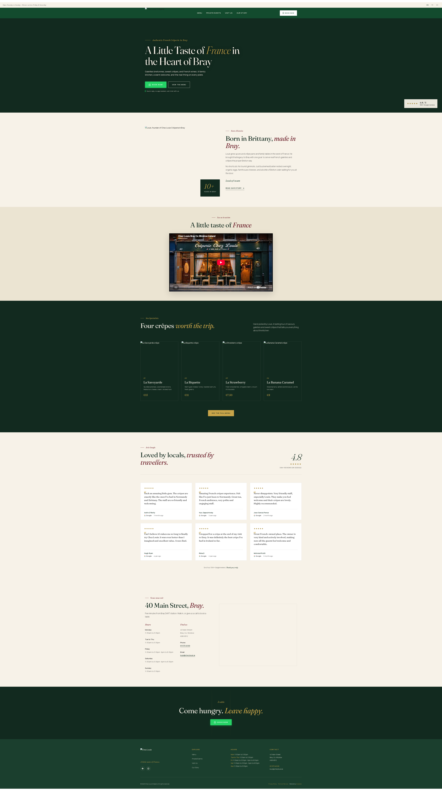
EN (428, 5)
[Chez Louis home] (154, 13)
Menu (199, 13)
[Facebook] (142, 768)
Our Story (242, 13)
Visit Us (229, 13)
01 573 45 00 (185, 645)
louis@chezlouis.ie (187, 655)
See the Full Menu (221, 413)
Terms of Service (283, 784)
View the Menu (179, 85)
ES (437, 5)
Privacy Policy (272, 784)
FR (432, 5)
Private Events (213, 13)
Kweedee (299, 784)
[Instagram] (148, 768)
